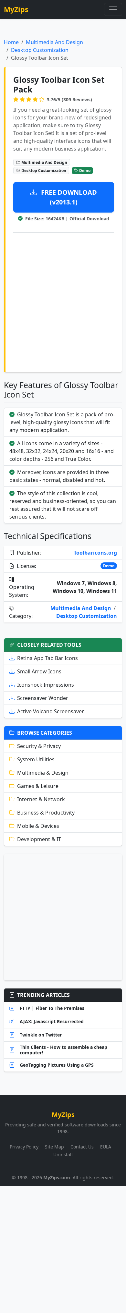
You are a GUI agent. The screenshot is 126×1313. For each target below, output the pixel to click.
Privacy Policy (24, 1147)
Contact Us (82, 1147)
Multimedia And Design (54, 42)
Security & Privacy (39, 746)
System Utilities (36, 759)
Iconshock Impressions (45, 684)
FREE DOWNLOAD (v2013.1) (68, 197)
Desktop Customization (39, 50)
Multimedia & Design (42, 772)
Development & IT (39, 839)
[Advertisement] (63, 301)
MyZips (16, 9)
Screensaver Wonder (42, 698)
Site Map (54, 1147)
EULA (105, 1147)
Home (11, 42)
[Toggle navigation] (113, 9)
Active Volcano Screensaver (50, 711)
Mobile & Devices (38, 825)
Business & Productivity (46, 812)
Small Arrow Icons (39, 671)
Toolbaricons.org (95, 552)
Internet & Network (41, 799)
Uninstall (63, 1154)
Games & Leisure (37, 786)
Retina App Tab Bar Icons (47, 658)
